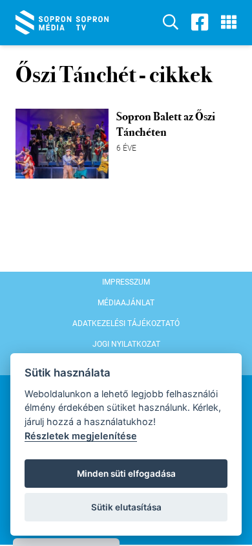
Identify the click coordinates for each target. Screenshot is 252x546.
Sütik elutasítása (126, 507)
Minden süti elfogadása (126, 473)
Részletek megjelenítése (81, 435)
